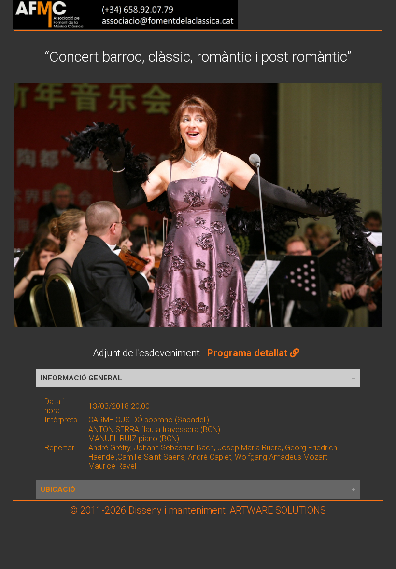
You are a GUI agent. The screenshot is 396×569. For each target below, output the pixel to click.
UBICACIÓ (58, 489)
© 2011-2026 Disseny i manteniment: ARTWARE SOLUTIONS (198, 510)
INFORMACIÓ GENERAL (81, 378)
